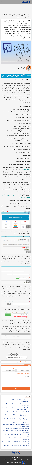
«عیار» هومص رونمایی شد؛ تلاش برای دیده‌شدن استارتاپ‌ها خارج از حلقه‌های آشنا (15, 419)
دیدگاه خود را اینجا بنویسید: (23, 373)
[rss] (19, 457)
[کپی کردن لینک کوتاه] (16, 357)
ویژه (23, 362)
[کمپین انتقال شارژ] (16, 76)
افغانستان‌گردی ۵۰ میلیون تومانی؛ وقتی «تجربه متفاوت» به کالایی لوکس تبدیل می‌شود (15, 408)
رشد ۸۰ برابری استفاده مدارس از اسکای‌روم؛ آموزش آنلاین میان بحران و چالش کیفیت (16, 425)
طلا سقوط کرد (26, 439)
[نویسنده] (28, 68)
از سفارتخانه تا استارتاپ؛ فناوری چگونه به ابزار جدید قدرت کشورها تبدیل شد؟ (16, 400)
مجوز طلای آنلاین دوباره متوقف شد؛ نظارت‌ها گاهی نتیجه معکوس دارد (16, 431)
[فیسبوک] (11, 354)
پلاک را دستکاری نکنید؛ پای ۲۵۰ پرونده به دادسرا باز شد (16, 435)
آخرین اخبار (27, 396)
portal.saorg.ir (27, 169)
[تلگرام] (16, 354)
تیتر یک (18, 362)
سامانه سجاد (9, 362)
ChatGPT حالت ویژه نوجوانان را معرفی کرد (19, 437)
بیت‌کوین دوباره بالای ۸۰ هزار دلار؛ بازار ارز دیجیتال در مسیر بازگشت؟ (16, 404)
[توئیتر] (14, 354)
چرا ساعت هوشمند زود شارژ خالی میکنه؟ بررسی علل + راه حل (15, 442)
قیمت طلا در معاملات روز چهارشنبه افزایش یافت (17, 428)
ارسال (16, 388)
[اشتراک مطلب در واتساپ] (9, 354)
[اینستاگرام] (12, 457)
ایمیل (14, 368)
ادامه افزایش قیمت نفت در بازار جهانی (20, 422)
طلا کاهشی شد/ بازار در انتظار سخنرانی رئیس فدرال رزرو (16, 412)
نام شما (28, 368)
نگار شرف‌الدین (21, 68)
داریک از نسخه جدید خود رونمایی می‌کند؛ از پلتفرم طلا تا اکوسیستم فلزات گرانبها (15, 415)
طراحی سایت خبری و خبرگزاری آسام (14, 462)
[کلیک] (26, 2)
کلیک (8, 459)
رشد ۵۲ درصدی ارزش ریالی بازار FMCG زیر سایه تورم (16, 445)
